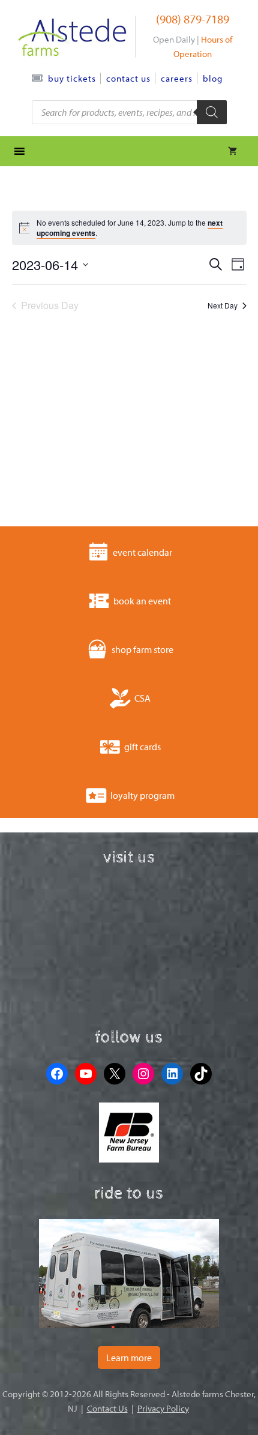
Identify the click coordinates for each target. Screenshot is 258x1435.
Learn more (129, 1358)
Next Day (223, 305)
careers (177, 78)
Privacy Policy (163, 1408)
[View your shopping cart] (232, 151)
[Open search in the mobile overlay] (129, 112)
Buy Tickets (72, 78)
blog (213, 78)
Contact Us (128, 78)
